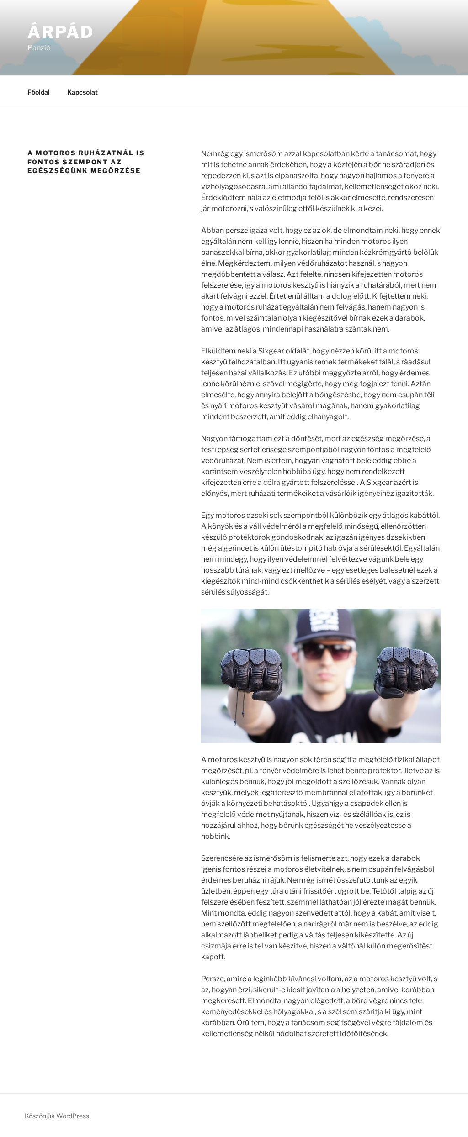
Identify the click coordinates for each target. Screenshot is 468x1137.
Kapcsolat (82, 92)
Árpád (60, 32)
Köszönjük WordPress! (57, 1116)
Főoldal (38, 92)
